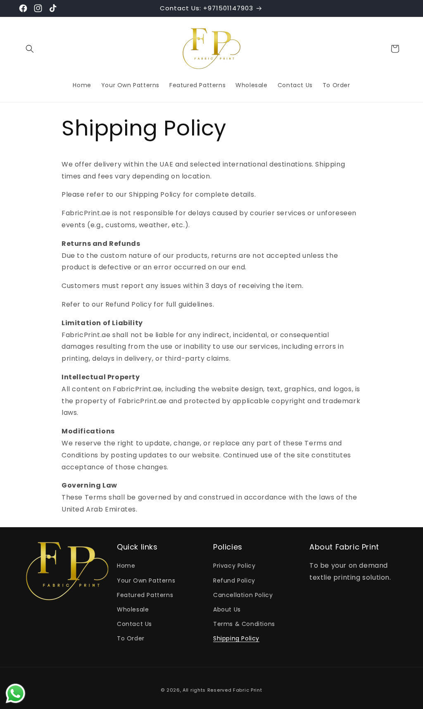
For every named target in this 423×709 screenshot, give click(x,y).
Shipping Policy (236, 638)
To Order (131, 638)
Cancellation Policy (243, 595)
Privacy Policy (234, 565)
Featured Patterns (145, 595)
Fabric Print (247, 690)
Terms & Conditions (244, 624)
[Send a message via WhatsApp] (15, 693)
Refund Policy (234, 580)
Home (126, 565)
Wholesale (133, 609)
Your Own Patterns (146, 580)
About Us (227, 609)
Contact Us (134, 624)
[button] (30, 49)
